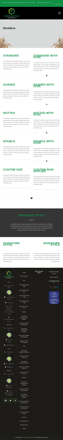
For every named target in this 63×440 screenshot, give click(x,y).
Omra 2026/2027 (24, 276)
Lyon (24, 346)
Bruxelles (24, 377)
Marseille (24, 311)
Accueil (24, 272)
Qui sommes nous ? (24, 424)
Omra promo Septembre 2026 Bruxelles (24, 383)
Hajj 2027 (24, 417)
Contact (24, 428)
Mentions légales (54, 277)
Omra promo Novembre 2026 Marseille (24, 330)
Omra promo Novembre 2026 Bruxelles (24, 396)
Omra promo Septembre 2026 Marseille (24, 318)
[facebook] (54, 4)
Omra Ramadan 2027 (24, 421)
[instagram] (59, 4)
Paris (24, 280)
